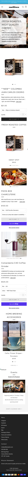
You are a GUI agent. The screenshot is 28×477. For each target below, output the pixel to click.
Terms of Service (5, 437)
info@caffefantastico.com (7, 447)
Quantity (3, 114)
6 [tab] (17, 165)
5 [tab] (16, 165)
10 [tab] (20, 258)
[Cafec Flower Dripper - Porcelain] (14, 336)
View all (13, 365)
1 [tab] (11, 46)
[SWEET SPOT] (14, 143)
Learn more (18, 101)
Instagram (3, 420)
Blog (2, 430)
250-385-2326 (4, 449)
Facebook (3, 423)
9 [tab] (19, 258)
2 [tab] (13, 46)
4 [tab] (16, 46)
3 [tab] (14, 46)
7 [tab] (16, 258)
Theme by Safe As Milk (10, 470)
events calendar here (13, 408)
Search (3, 427)
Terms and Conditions (6, 435)
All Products (4, 425)
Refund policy (4, 439)
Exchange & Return (5, 432)
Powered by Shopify (18, 470)
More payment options (14, 227)
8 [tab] (17, 258)
